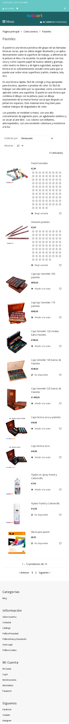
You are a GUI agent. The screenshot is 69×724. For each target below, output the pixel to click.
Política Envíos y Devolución (14, 639)
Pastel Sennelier (39, 163)
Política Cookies (9, 650)
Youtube (6, 715)
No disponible (41, 375)
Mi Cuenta (7, 668)
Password (7, 691)
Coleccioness (31, 31)
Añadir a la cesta (42, 289)
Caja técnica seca (40, 446)
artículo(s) (54, 21)
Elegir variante (41, 213)
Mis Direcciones (9, 679)
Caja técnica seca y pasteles (46, 417)
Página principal (11, 31)
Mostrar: (9, 145)
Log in (5, 674)
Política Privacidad (10, 633)
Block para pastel (40, 532)
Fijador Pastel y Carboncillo (45, 503)
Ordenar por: (11, 138)
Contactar (7, 622)
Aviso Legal (7, 644)
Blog (5, 598)
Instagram (7, 720)
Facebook (7, 709)
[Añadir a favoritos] (60, 213)
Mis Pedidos (8, 685)
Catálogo (7, 628)
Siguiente (44, 572)
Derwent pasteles (40, 222)
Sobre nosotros (9, 616)
